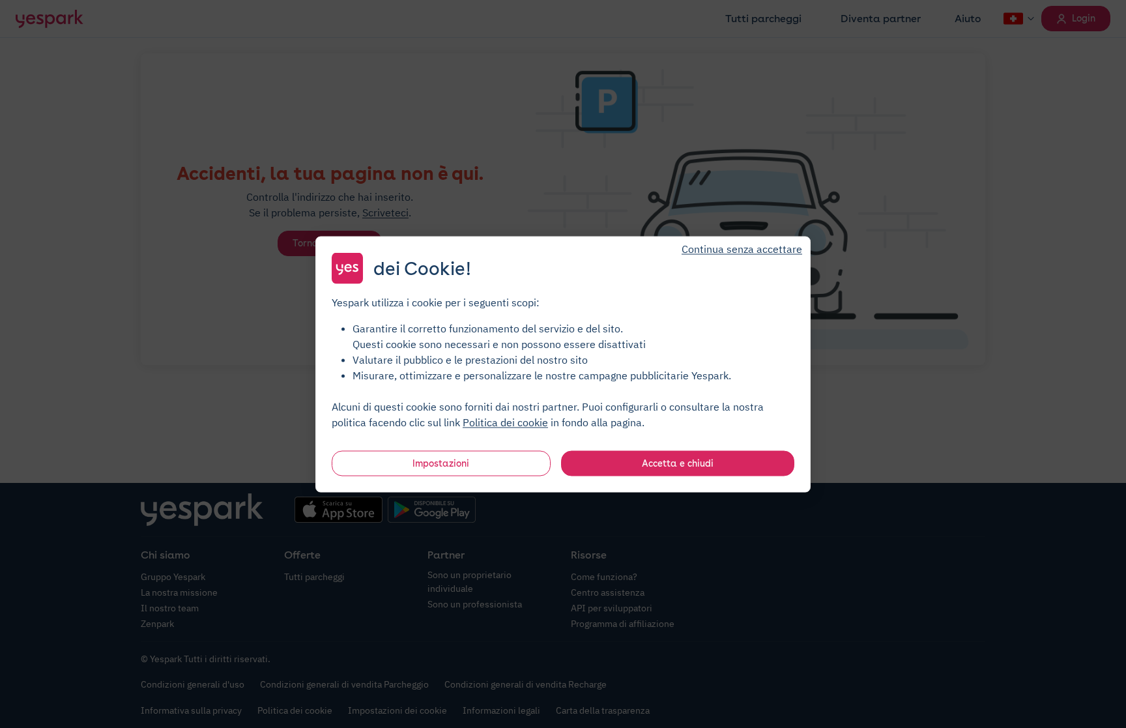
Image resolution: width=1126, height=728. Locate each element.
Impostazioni (440, 463)
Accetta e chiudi (678, 463)
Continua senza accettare (742, 248)
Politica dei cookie (505, 421)
